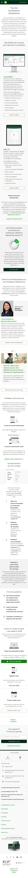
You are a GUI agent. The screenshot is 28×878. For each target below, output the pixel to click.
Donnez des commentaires (12, 781)
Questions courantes (13, 745)
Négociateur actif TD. (14, 214)
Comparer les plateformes (14, 219)
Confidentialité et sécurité (8, 805)
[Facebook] (10, 857)
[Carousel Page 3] (15, 351)
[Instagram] (13, 857)
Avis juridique (4, 808)
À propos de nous (5, 820)
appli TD (10, 495)
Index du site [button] (4, 832)
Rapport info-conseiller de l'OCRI (14, 870)
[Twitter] (7, 857)
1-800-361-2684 (14, 685)
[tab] (10, 477)
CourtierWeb (8, 77)
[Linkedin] (21, 857)
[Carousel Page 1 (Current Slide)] (12, 351)
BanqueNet (18, 493)
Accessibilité (4, 812)
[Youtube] (17, 857)
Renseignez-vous (14, 741)
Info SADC (3, 816)
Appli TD (6, 149)
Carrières (3, 824)
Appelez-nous (8, 766)
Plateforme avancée (18, 213)
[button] (14, 62)
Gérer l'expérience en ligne (8, 828)
